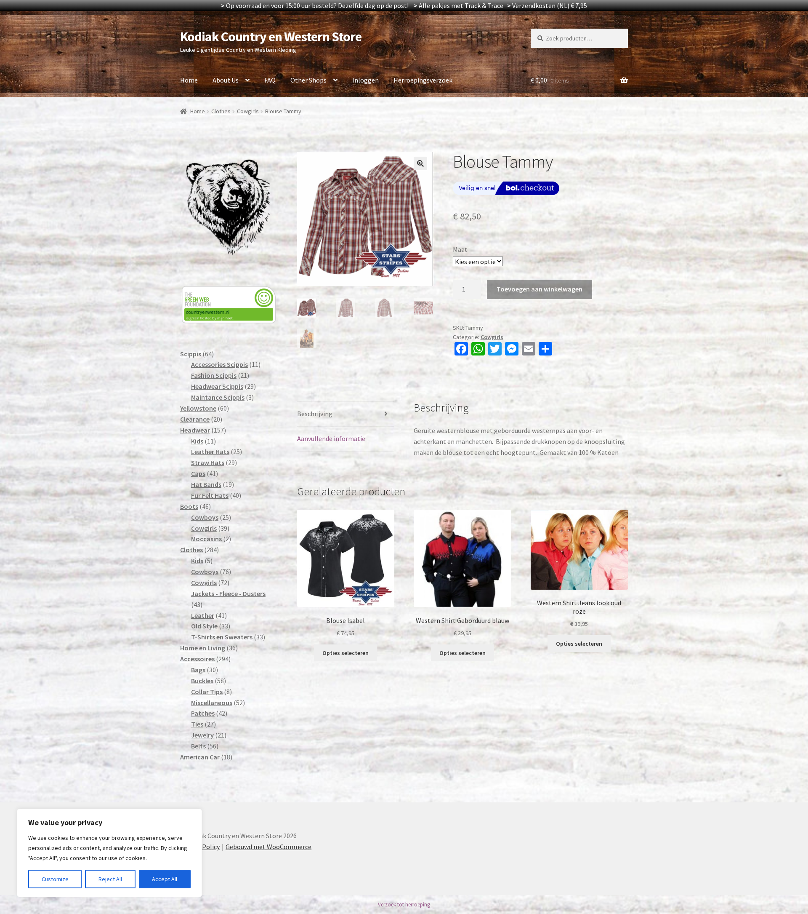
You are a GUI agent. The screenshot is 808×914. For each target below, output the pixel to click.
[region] (109, 853)
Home (189, 80)
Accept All (164, 879)
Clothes (221, 111)
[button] (420, 163)
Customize (55, 879)
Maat (460, 249)
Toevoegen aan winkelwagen (539, 289)
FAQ (270, 80)
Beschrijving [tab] (314, 413)
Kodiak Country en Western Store (270, 36)
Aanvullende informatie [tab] (331, 438)
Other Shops (308, 80)
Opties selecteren (345, 653)
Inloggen (365, 80)
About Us (226, 80)
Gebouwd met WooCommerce (268, 846)
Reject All (110, 879)
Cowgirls (248, 111)
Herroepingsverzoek (422, 80)
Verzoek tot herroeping (404, 904)
